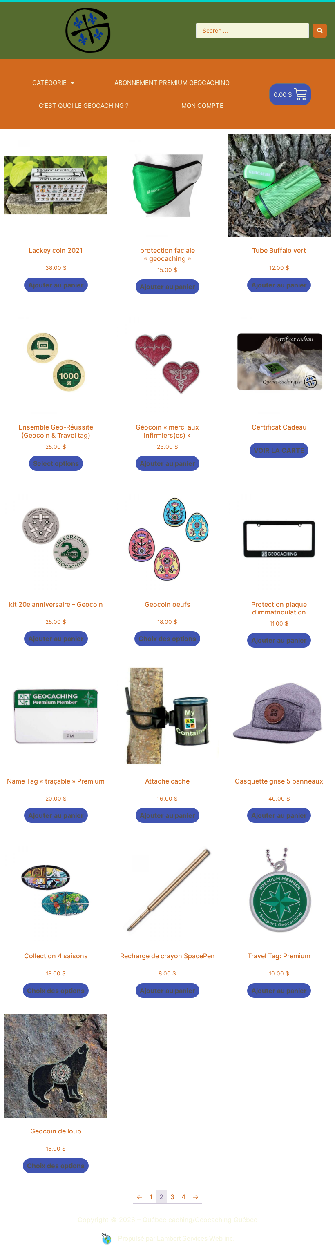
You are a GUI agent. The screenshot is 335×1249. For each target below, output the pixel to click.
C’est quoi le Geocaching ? (84, 105)
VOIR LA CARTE (279, 450)
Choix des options (167, 639)
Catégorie (49, 83)
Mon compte (202, 105)
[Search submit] (320, 31)
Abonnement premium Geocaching (172, 83)
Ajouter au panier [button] (56, 285)
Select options (56, 463)
